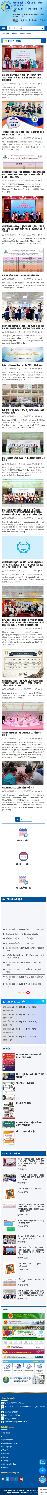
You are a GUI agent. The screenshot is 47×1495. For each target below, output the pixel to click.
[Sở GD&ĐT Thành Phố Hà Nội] (23, 1328)
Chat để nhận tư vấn (42, 1470)
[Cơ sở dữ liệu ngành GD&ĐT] (23, 1351)
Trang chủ (5, 33)
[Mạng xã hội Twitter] (7, 1479)
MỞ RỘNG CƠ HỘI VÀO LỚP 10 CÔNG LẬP (19, 938)
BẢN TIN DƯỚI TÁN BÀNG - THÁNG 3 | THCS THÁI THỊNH (25, 929)
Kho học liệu (7, 1447)
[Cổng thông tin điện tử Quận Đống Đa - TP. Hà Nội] (23, 1322)
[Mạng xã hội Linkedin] (16, 1479)
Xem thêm (22, 992)
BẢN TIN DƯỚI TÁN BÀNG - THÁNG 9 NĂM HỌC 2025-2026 (24, 985)
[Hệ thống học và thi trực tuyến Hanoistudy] (23, 1357)
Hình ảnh (6, 1454)
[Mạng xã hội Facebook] (12, 1479)
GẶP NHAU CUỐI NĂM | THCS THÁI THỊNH (20, 943)
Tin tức (14, 33)
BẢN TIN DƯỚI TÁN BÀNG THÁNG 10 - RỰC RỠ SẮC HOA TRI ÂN (24, 978)
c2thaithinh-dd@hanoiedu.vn (16, 1422)
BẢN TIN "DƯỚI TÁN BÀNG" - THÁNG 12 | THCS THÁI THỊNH (23, 963)
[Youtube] (21, 1479)
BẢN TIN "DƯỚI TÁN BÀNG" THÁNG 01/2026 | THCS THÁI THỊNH (25, 949)
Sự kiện (5, 1457)
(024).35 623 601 (11, 1412)
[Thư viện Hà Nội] (23, 1379)
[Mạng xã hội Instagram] (3, 1479)
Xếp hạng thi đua (9, 1464)
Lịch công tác (8, 1440)
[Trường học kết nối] (23, 1333)
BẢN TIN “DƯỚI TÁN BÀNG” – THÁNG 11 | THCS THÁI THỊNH (23, 970)
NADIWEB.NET (34, 1492)
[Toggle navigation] (3, 28)
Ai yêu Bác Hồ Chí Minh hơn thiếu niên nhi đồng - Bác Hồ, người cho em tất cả (25, 956)
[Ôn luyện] (23, 1367)
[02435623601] (42, 1479)
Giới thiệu (6, 1433)
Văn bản (6, 1450)
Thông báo (7, 1461)
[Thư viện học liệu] (23, 1341)
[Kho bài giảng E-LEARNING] (23, 1347)
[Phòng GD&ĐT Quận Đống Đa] (23, 1316)
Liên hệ (5, 1468)
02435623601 (42, 1462)
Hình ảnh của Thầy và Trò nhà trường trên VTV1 (22, 934)
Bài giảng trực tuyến (10, 1443)
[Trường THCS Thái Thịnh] (6, 6)
